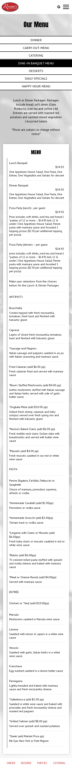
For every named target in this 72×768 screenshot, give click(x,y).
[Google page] (59, 7)
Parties (42, 763)
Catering (59, 763)
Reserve (26, 763)
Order (11, 763)
